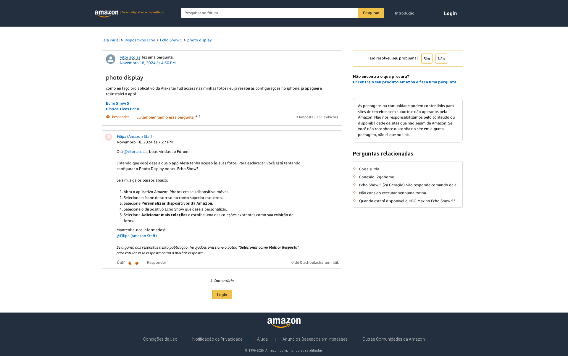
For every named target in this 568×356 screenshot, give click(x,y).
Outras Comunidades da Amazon (393, 339)
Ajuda (262, 339)
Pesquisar (371, 12)
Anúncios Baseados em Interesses (315, 339)
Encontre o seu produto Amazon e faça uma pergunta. (405, 82)
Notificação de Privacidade (217, 339)
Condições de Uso (160, 339)
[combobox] (282, 13)
